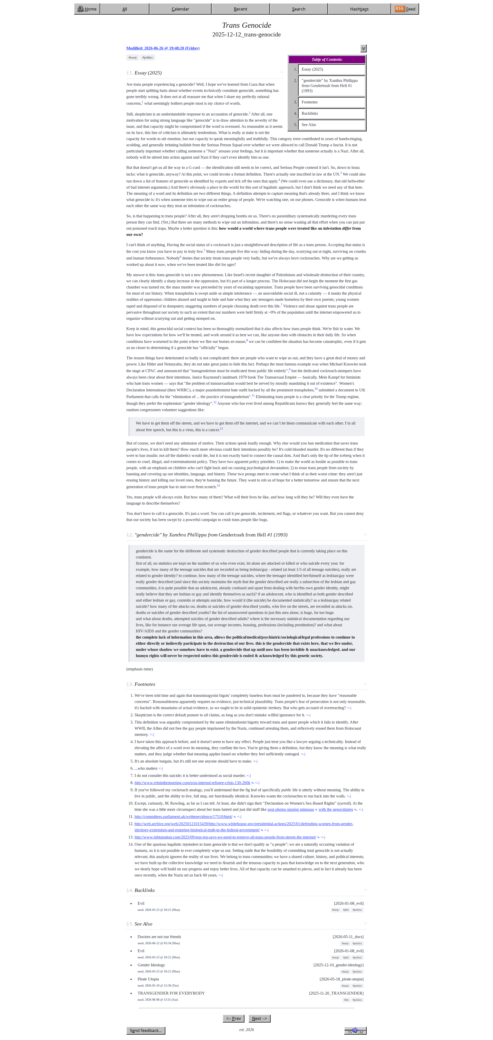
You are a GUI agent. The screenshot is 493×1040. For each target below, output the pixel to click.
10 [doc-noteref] (316, 389)
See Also (309, 124)
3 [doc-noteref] (341, 173)
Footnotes (310, 102)
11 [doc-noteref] (253, 395)
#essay (133, 57)
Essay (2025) (312, 69)
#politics (148, 57)
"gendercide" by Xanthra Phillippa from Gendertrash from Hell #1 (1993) (330, 85)
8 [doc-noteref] (247, 340)
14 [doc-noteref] (218, 485)
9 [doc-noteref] (289, 369)
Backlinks (310, 113)
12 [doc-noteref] (214, 402)
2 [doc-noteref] (249, 113)
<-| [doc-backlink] (349, 708)
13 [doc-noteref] (221, 428)
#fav (346, 1000)
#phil (346, 910)
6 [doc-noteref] (180, 257)
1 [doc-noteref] (142, 102)
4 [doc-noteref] (279, 180)
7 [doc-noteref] (281, 305)
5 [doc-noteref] (204, 250)
